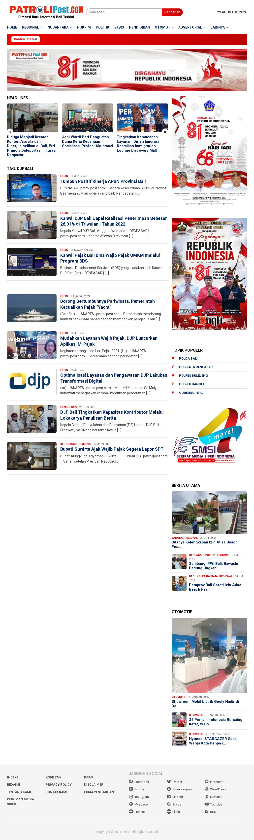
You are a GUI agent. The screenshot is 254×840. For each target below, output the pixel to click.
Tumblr (139, 789)
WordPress (218, 789)
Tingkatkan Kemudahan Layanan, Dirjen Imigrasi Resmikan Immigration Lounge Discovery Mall (83, 144)
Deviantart (217, 797)
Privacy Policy (59, 784)
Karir (88, 777)
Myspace (141, 804)
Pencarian (172, 12)
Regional (85, 444)
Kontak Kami (56, 792)
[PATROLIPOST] (46, 12)
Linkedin (178, 797)
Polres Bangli (191, 384)
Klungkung (68, 444)
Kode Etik (53, 777)
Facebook (141, 782)
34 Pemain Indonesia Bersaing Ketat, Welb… (215, 721)
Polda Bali (188, 358)
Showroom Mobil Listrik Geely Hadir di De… (205, 703)
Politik (210, 555)
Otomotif (179, 697)
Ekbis (64, 176)
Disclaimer (93, 784)
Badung (177, 537)
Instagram (141, 797)
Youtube (216, 804)
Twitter (177, 782)
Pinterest (216, 782)
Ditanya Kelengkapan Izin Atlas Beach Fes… (205, 544)
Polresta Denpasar (196, 367)
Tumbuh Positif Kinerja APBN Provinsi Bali (103, 181)
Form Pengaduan (99, 792)
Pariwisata (210, 576)
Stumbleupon (182, 789)
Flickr (176, 812)
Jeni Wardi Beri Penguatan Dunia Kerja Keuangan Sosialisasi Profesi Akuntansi (32, 141)
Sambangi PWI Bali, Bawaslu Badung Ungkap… (213, 565)
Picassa (140, 812)
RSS (213, 812)
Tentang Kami (19, 792)
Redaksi (13, 784)
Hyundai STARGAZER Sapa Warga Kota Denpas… (213, 741)
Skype (176, 804)
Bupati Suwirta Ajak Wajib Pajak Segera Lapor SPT (111, 449)
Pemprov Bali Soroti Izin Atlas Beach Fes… (215, 587)
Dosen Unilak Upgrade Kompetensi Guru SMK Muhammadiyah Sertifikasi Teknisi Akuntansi (140, 144)
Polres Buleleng (193, 375)
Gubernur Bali (191, 393)
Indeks (12, 777)
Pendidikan (68, 407)
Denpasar (196, 555)
